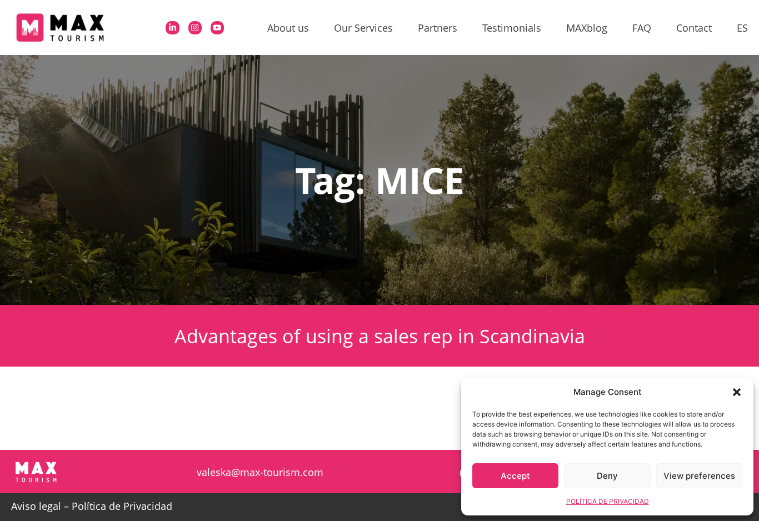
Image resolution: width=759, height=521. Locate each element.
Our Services (363, 27)
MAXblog (586, 27)
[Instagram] (195, 27)
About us (288, 27)
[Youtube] (217, 27)
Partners (437, 27)
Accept (515, 475)
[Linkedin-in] (172, 27)
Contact (694, 27)
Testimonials (511, 27)
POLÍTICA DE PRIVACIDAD (607, 501)
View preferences (699, 475)
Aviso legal (36, 506)
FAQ (641, 27)
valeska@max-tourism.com (260, 472)
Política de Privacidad (122, 506)
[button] (736, 392)
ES (742, 27)
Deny (607, 475)
